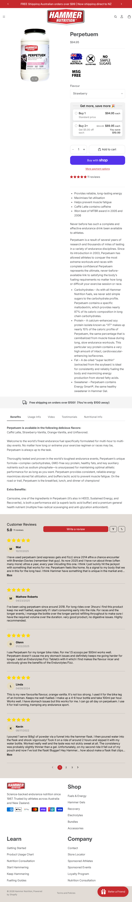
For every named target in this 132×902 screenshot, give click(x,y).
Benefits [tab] (15, 416)
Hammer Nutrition (23, 891)
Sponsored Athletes (80, 861)
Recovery (74, 808)
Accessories (75, 828)
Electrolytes (75, 815)
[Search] (115, 16)
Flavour (75, 86)
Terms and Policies (66, 893)
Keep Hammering (18, 874)
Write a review (76, 529)
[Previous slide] (8, 4)
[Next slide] (121, 4)
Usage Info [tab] (34, 416)
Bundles (73, 821)
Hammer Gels (76, 802)
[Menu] (4, 17)
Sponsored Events (79, 867)
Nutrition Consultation (21, 861)
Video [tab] (51, 416)
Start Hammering (18, 867)
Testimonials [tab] (69, 416)
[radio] (97, 115)
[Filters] (113, 529)
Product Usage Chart (20, 854)
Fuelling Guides (16, 880)
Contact (73, 848)
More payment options (98, 168)
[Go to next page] (78, 767)
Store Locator (76, 854)
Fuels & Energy (77, 795)
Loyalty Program (78, 874)
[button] (78, 177)
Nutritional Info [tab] (93, 416)
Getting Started (16, 848)
